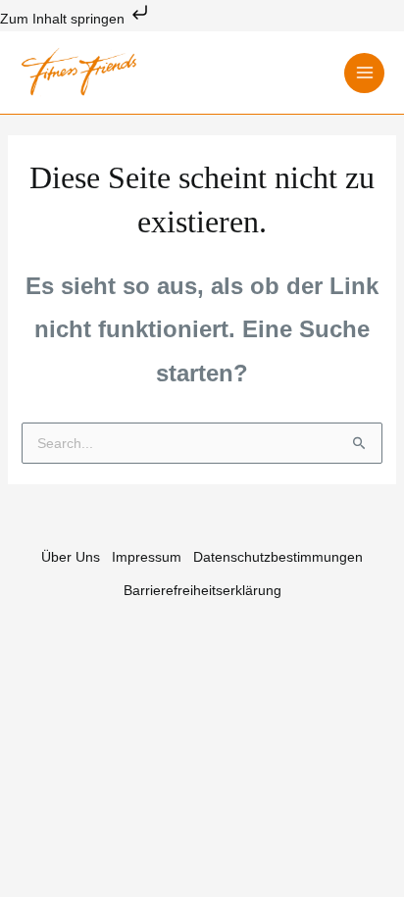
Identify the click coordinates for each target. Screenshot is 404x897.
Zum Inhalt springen (64, 18)
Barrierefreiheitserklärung (202, 590)
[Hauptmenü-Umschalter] (364, 73)
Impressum (146, 557)
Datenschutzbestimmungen (278, 557)
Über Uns (70, 557)
